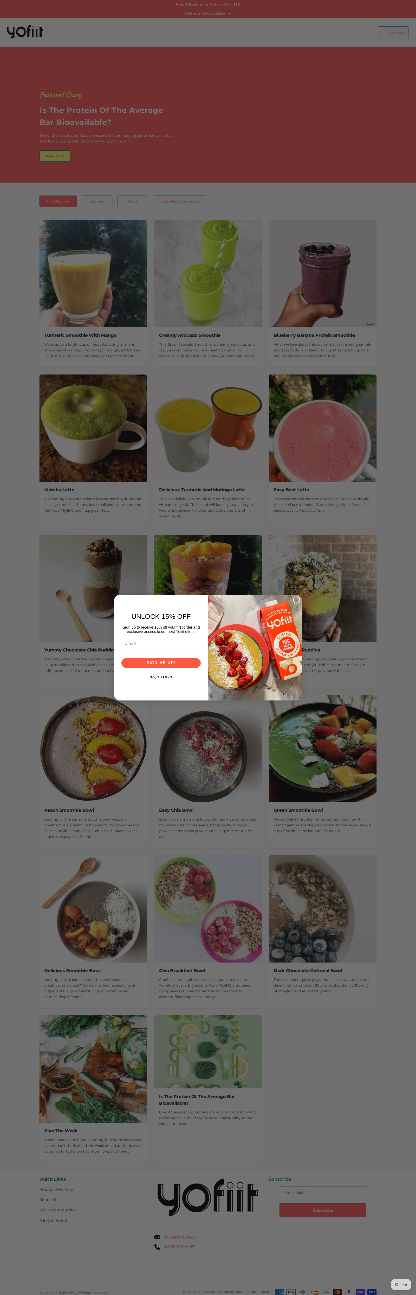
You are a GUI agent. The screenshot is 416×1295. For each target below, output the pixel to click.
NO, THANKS (161, 677)
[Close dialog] (296, 600)
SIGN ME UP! (161, 663)
